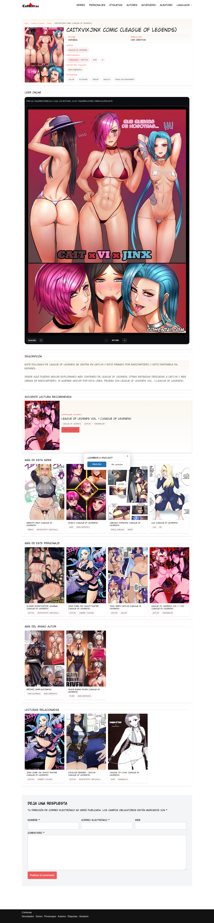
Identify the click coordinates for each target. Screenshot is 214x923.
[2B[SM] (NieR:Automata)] (44, 659)
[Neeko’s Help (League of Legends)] (44, 492)
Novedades (149, 5)
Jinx (95, 60)
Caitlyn (49, 23)
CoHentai (27, 912)
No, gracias (117, 464)
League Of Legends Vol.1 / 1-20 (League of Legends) (167, 607)
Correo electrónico (95, 820)
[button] (191, 5)
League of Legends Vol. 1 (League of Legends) (151, 381)
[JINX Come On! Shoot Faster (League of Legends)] (86, 575)
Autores (132, 5)
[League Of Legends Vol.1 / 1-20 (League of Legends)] (169, 575)
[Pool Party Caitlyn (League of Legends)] (128, 575)
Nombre (34, 820)
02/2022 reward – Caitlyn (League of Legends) (81, 774)
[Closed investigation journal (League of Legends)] (44, 575)
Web (137, 820)
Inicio (27, 23)
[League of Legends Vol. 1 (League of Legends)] (42, 425)
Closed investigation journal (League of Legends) (42, 607)
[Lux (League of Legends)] (169, 492)
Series (80, 5)
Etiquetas (115, 5)
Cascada (32, 340)
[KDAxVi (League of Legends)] (86, 492)
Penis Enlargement (124, 79)
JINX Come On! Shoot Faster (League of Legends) (83, 607)
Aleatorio (166, 5)
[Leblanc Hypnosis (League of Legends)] (128, 492)
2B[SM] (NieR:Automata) (38, 689)
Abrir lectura (70, 430)
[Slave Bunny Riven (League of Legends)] (86, 659)
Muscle (107, 79)
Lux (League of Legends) (164, 523)
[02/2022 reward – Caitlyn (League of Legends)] (86, 742)
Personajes (97, 5)
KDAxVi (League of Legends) (83, 523)
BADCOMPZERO (75, 70)
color (71, 79)
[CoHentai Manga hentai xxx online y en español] (30, 5)
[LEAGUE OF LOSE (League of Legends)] (128, 742)
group (95, 79)
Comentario (36, 833)
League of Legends (37, 23)
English (96, 464)
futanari (83, 79)
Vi (102, 60)
